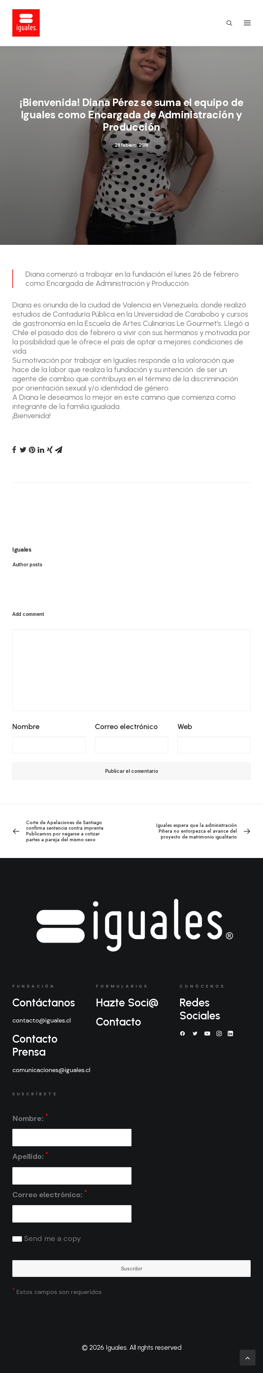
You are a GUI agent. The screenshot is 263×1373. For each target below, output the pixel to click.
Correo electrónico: (49, 1194)
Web (184, 726)
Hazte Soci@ (127, 1002)
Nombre (25, 726)
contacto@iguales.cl (41, 1020)
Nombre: (30, 1117)
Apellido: (30, 1156)
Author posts (27, 564)
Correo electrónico (126, 726)
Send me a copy (51, 1238)
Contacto (118, 1021)
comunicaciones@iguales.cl (51, 1070)
